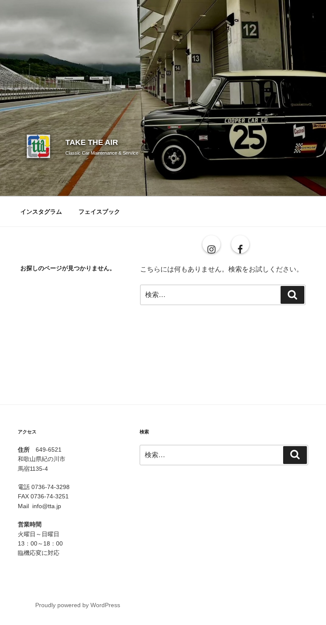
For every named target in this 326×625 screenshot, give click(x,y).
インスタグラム (41, 211)
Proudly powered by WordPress (77, 605)
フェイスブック (99, 211)
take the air (91, 142)
